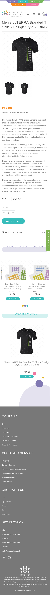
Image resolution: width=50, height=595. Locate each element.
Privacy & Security (9, 441)
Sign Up (12, 1)
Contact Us (18, 4)
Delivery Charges (8, 465)
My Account (36, 1)
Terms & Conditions (9, 445)
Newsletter (6, 514)
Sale (3, 510)
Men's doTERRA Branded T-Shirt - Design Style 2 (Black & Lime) (25, 25)
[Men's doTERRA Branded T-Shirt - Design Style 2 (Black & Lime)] (27, 343)
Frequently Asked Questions (12, 473)
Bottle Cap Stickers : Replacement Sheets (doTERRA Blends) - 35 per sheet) (37, 287)
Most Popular (7, 482)
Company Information (10, 436)
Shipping (5, 461)
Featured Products (9, 478)
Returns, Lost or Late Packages (14, 469)
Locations (32, 4)
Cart (3, 497)
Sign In (23, 1)
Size (4, 199)
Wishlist (5, 506)
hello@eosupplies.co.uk (11, 534)
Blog (3, 424)
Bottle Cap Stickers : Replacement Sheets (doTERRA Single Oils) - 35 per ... (13, 287)
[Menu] (28, 14)
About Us (5, 428)
